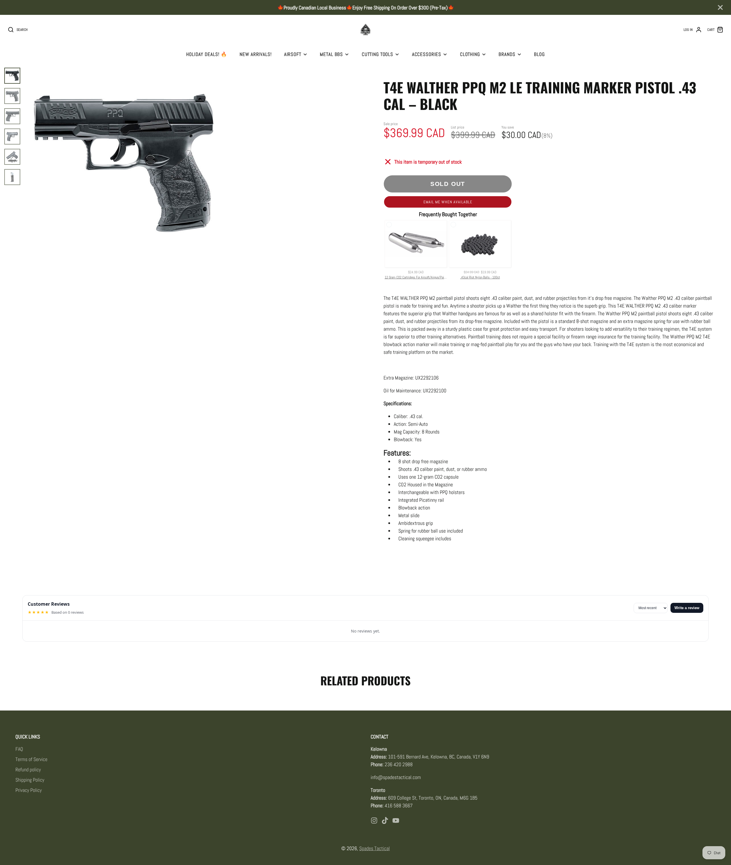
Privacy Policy (28, 790)
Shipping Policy (29, 779)
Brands (507, 54)
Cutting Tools (377, 54)
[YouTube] (395, 820)
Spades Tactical (374, 848)
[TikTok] (384, 820)
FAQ (19, 749)
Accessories (426, 54)
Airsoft (292, 54)
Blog (539, 54)
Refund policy (28, 769)
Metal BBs (331, 54)
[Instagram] (374, 820)
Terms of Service (31, 759)
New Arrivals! (256, 54)
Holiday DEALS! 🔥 (206, 54)
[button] (447, 202)
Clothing (470, 54)
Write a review (686, 608)
